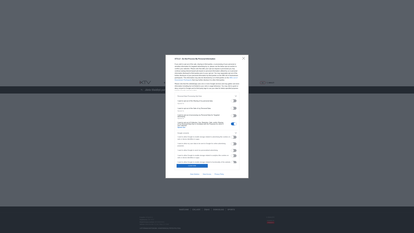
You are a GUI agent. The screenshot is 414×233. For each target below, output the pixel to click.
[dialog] (207, 116)
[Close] (244, 59)
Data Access (207, 174)
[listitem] (207, 96)
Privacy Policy (219, 174)
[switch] (234, 100)
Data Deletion (194, 174)
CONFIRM (192, 166)
